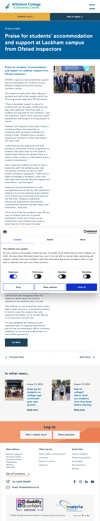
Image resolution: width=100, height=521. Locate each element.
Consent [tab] (17, 239)
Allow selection (50, 287)
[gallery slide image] (29, 505)
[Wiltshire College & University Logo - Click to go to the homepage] (22, 6)
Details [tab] (50, 239)
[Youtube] (92, 481)
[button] (81, 515)
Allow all (82, 287)
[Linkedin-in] (86, 481)
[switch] (37, 276)
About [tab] (83, 239)
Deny (18, 287)
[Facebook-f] (74, 481)
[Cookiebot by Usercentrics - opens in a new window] (85, 232)
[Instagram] (80, 481)
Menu (92, 5)
